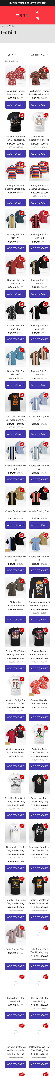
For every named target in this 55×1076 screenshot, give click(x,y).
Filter (14, 54)
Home (3, 26)
